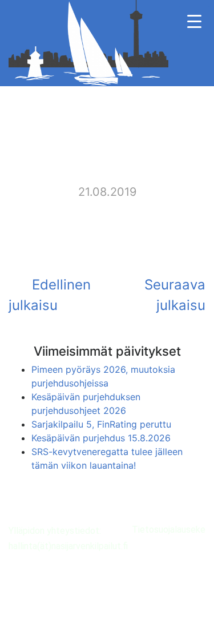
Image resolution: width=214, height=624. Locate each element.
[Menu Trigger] (194, 21)
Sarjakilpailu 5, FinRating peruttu (101, 424)
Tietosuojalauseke (168, 529)
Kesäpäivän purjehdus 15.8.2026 (101, 438)
